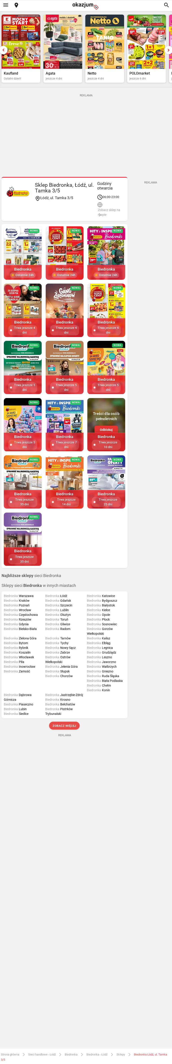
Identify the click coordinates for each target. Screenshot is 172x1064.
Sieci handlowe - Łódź (42, 1054)
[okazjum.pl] (86, 6)
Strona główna (10, 1054)
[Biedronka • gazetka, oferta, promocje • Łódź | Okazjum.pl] (18, 191)
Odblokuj (106, 430)
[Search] (166, 5)
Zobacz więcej (64, 725)
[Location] (16, 5)
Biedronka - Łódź (97, 1054)
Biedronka (71, 1054)
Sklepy (120, 1054)
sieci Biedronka (31, 575)
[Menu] (5, 5)
